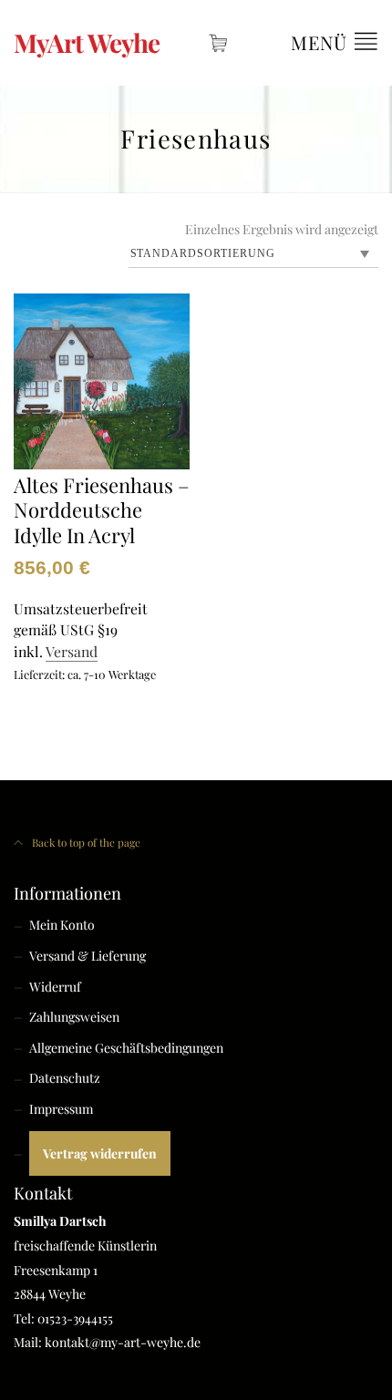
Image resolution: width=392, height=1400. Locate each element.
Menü (322, 42)
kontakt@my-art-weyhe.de (123, 1342)
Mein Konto (62, 924)
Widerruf (55, 986)
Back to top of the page (84, 842)
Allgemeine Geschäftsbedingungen (126, 1047)
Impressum (61, 1108)
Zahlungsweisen (74, 1016)
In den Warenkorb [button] (71, 712)
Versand (72, 651)
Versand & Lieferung (87, 955)
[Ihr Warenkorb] (218, 43)
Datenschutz (64, 1077)
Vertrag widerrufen (100, 1153)
